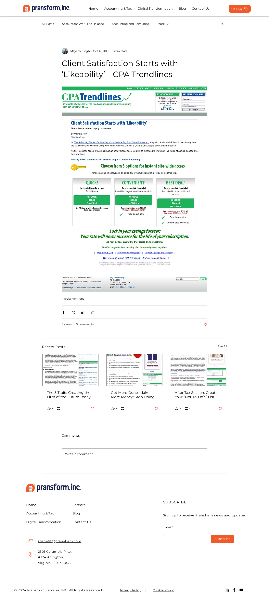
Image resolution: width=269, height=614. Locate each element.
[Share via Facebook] (63, 312)
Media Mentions (73, 298)
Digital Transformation (43, 522)
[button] (222, 24)
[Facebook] (234, 590)
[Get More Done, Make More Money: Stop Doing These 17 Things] (134, 370)
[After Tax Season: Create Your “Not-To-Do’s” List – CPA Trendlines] (198, 370)
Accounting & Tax (40, 513)
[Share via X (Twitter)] (73, 312)
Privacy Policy (130, 590)
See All (222, 346)
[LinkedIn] (227, 590)
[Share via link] (92, 312)
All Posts (48, 24)
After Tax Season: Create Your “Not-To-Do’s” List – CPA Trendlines (196, 394)
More (161, 24)
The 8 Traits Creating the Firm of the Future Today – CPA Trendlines (70, 394)
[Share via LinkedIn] (83, 312)
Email (167, 527)
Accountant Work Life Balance (83, 24)
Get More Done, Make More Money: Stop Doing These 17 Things (133, 394)
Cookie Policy (163, 590)
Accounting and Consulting (131, 24)
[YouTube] (241, 590)
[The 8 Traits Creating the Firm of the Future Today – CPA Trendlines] (70, 370)
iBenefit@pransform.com (60, 541)
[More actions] (205, 51)
